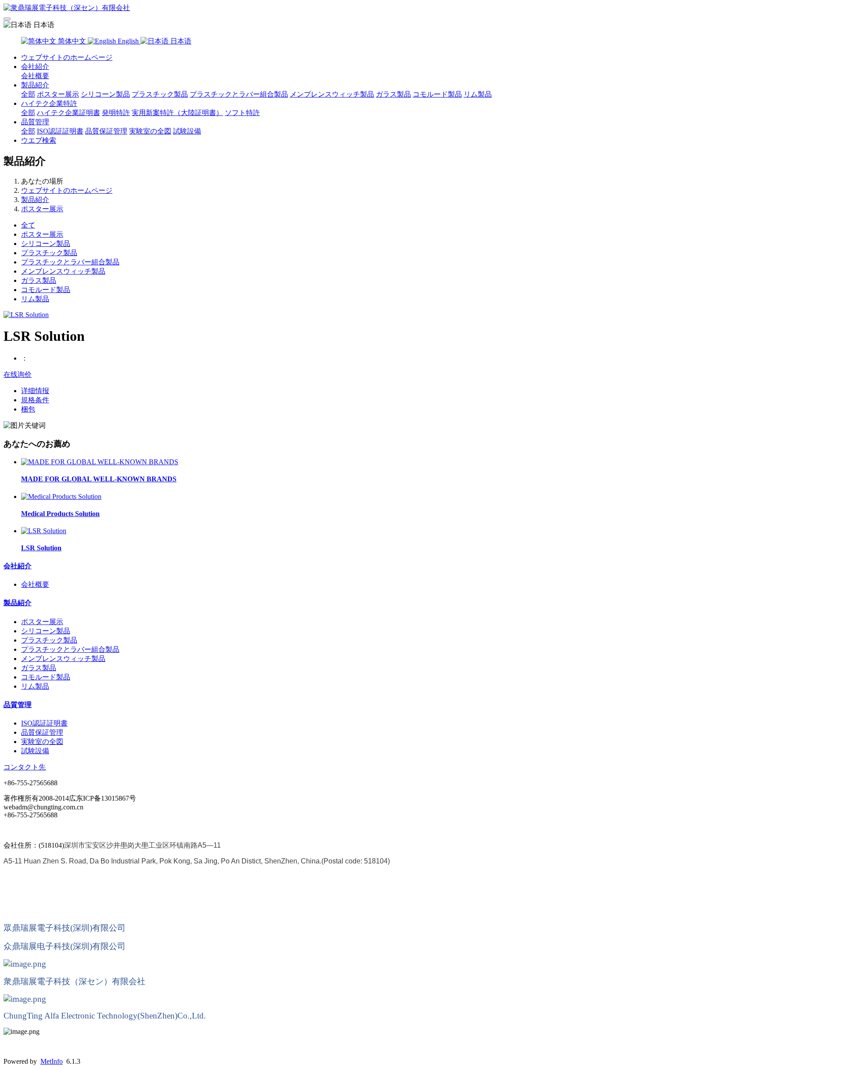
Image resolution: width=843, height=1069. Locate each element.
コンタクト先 (25, 767)
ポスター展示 (58, 94)
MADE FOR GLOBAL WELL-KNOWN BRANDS (99, 479)
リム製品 (478, 94)
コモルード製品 (437, 94)
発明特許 (116, 112)
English (128, 41)
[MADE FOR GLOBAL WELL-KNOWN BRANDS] (99, 462)
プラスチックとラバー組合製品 (239, 94)
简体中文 (72, 41)
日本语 (180, 41)
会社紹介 (35, 66)
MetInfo (51, 1061)
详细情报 (35, 390)
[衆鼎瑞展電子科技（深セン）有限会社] (421, 8)
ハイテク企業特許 (49, 103)
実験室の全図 (150, 131)
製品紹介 (35, 85)
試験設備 (187, 131)
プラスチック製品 (160, 94)
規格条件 (35, 400)
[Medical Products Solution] (61, 496)
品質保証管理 (106, 131)
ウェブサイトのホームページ (66, 57)
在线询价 (18, 374)
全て (28, 225)
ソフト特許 (242, 112)
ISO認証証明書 (60, 131)
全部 (28, 94)
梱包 (28, 409)
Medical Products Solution (60, 513)
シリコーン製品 (105, 94)
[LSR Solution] (43, 530)
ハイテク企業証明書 (68, 112)
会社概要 (35, 75)
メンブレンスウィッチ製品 (332, 94)
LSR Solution (41, 548)
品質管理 (35, 122)
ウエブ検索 (38, 140)
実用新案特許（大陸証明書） (177, 112)
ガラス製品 (393, 94)
